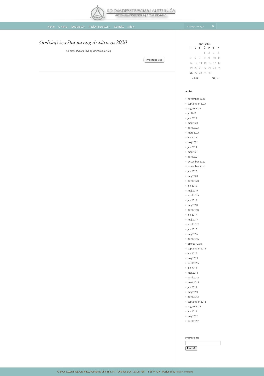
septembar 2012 (197, 301)
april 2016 (193, 238)
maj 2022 (193, 142)
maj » (215, 78)
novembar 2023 (196, 98)
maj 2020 (193, 176)
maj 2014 (193, 272)
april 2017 (193, 224)
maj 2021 (193, 152)
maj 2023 (193, 123)
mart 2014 (193, 282)
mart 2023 (193, 132)
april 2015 (193, 263)
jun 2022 (192, 137)
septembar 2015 (197, 248)
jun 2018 (192, 200)
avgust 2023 (194, 108)
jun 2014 (192, 267)
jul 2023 (192, 113)
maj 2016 (193, 234)
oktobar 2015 (195, 243)
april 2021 (193, 156)
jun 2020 (192, 171)
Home (51, 26)
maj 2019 (193, 190)
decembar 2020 (196, 161)
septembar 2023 (197, 103)
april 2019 (193, 195)
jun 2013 (192, 287)
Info (131, 26)
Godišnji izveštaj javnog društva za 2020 (83, 42)
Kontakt (119, 26)
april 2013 (193, 296)
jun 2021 (192, 147)
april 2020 (193, 180)
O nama (62, 26)
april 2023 (193, 127)
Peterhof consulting (184, 371)
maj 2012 (193, 316)
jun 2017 (192, 214)
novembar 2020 (196, 166)
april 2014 (193, 277)
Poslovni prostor (99, 26)
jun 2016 (192, 229)
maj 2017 (193, 219)
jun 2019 (192, 185)
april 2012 (193, 321)
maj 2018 (193, 205)
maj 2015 (193, 258)
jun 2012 (192, 311)
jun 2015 (192, 253)
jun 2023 (192, 118)
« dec (195, 78)
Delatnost (78, 26)
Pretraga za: (192, 337)
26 (191, 72)
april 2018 (193, 209)
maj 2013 (193, 292)
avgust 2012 (194, 306)
